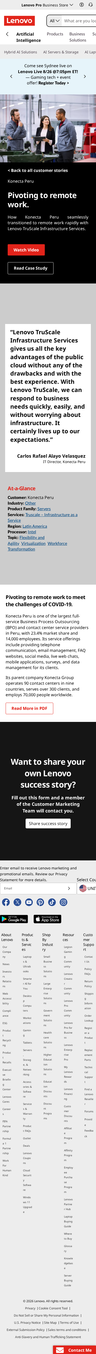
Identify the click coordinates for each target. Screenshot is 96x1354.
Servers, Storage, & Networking (27, 1062)
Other (30, 503)
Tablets (27, 1042)
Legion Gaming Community (68, 956)
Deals (26, 1145)
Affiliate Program (68, 1135)
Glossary (68, 1248)
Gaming (27, 1032)
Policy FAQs (88, 971)
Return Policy (88, 983)
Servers (44, 509)
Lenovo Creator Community (68, 983)
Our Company (7, 951)
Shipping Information (88, 1001)
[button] (82, 5)
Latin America (35, 526)
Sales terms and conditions (67, 1330)
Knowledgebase (68, 1263)
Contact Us (88, 959)
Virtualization (33, 544)
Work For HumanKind (7, 1168)
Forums (88, 1111)
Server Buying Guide (68, 1280)
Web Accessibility (7, 998)
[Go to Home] (19, 21)
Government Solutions (48, 1018)
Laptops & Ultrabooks (27, 964)
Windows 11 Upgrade (27, 1204)
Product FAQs (27, 1128)
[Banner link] (48, 74)
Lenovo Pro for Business (68, 1030)
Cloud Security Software (27, 1180)
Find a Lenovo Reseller (88, 1096)
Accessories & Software (27, 1089)
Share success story (48, 823)
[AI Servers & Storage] (80, 52)
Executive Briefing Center (7, 1079)
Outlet (27, 1138)
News (6, 964)
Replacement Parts (88, 1055)
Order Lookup (88, 1018)
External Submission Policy (26, 1330)
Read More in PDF (29, 708)
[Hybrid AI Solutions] (39, 52)
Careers (7, 1111)
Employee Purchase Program (68, 1180)
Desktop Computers (27, 1003)
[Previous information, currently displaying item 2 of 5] (11, 77)
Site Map (50, 1322)
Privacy (30, 1308)
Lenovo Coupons (27, 1158)
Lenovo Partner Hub (68, 1204)
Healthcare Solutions (48, 1040)
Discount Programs (48, 1111)
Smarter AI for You (27, 983)
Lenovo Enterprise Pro (68, 1052)
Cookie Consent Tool (53, 1308)
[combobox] (54, 20)
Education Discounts (48, 1089)
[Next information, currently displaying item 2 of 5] (85, 77)
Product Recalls (7, 1057)
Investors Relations (7, 979)
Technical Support (88, 1074)
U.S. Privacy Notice (27, 1322)
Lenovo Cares (7, 1099)
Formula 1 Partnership (7, 1146)
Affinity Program (68, 1155)
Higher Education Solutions (48, 1064)
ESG (5, 1023)
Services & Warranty (27, 1111)
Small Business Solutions (48, 966)
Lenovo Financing (68, 1094)
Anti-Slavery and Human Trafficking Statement (48, 1337)
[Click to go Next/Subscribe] (69, 888)
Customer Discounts (68, 1113)
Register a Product (88, 1035)
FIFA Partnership (7, 1126)
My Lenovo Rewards (68, 1074)
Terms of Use (69, 1322)
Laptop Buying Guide (68, 1221)
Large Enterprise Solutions (48, 993)
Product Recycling (7, 1038)
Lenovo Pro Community (68, 1008)
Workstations (27, 1020)
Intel (32, 532)
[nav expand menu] (7, 34)
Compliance (7, 1013)
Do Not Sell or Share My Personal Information (46, 1315)
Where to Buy (68, 1236)
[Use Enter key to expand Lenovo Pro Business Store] (71, 5)
